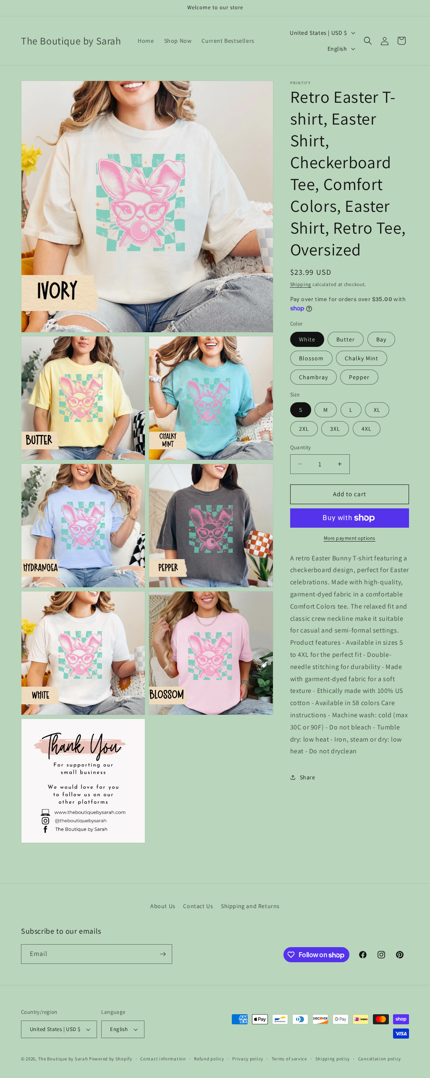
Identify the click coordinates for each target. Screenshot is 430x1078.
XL (377, 410)
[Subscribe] (162, 954)
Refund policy (209, 1059)
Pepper (359, 377)
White (307, 339)
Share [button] (307, 777)
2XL (304, 428)
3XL (335, 428)
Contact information (163, 1059)
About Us (163, 906)
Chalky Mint (361, 358)
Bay (381, 339)
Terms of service (289, 1059)
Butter (345, 339)
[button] (368, 40)
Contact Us (198, 906)
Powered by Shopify (110, 1059)
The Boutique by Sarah (63, 1059)
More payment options (349, 538)
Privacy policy (247, 1059)
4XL (367, 428)
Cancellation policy (379, 1059)
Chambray (313, 377)
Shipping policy (332, 1059)
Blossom (311, 358)
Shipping (301, 284)
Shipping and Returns (250, 906)
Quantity (300, 447)
